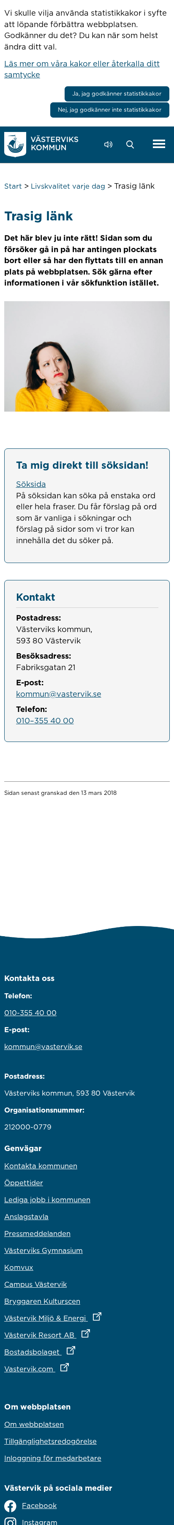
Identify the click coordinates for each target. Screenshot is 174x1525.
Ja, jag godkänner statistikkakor (116, 93)
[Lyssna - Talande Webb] (110, 144)
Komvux (18, 1267)
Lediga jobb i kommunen (47, 1199)
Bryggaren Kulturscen (42, 1301)
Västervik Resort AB (84, 1334)
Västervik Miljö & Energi (87, 1317)
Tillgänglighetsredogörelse (50, 1441)
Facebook (39, 1505)
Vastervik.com (73, 1368)
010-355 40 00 (30, 1012)
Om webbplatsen (34, 1424)
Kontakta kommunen (40, 1166)
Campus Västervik (35, 1284)
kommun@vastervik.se (58, 693)
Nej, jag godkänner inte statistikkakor (109, 109)
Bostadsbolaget (77, 1351)
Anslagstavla (26, 1216)
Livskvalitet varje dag (68, 186)
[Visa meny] (159, 144)
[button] (132, 144)
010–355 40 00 (45, 720)
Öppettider (23, 1183)
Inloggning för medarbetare (52, 1458)
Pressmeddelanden (37, 1233)
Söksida (31, 484)
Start (13, 186)
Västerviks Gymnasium (43, 1250)
